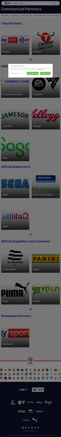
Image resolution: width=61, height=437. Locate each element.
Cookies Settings (14, 73)
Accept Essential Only (33, 73)
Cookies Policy (40, 69)
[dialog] (30, 71)
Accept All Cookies (45, 73)
